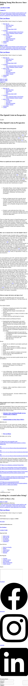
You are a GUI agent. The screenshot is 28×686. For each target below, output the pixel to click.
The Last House (5, 18)
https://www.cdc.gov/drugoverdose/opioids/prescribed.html (14, 452)
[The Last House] (14, 15)
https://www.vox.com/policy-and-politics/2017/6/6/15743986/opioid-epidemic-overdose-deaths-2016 (13, 443)
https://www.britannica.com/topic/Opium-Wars (13, 465)
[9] (12, 283)
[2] (19, 138)
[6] (7, 242)
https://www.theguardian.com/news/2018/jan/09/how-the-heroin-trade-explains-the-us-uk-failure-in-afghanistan (13, 468)
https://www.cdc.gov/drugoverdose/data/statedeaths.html (13, 448)
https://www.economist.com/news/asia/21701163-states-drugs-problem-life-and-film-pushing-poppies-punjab (14, 472)
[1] (23, 135)
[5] (23, 178)
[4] (17, 174)
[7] (19, 248)
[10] (3, 287)
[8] (9, 251)
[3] (22, 140)
